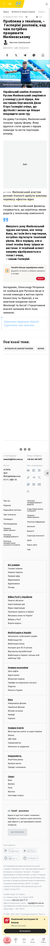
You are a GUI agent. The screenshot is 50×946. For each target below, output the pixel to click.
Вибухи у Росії (14, 619)
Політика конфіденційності (11, 536)
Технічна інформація (36, 522)
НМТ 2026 (12, 739)
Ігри (29, 549)
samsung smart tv (30, 858)
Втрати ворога (14, 623)
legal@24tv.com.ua (36, 903)
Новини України (15, 572)
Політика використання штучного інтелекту (11, 543)
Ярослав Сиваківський (20, 43)
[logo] (18, 4)
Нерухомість (15, 756)
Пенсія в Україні (15, 690)
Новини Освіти (16, 728)
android (11, 850)
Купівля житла (14, 763)
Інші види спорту (15, 795)
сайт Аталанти (21, 47)
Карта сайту (32, 545)
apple (30, 850)
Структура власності (35, 536)
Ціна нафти (13, 671)
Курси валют (13, 675)
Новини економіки (18, 667)
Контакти (31, 526)
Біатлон (11, 791)
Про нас (6, 501)
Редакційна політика (12, 510)
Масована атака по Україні (20, 616)
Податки (12, 686)
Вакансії (30, 531)
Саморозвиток (14, 743)
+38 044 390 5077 (34, 459)
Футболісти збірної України (24, 12)
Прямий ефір (14, 576)
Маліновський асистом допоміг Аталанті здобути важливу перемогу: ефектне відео (25, 195)
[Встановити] (25, 925)
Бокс (10, 780)
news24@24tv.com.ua (13, 459)
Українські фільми (16, 707)
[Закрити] (44, 919)
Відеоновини (14, 580)
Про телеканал (9, 515)
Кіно (10, 699)
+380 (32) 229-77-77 (19, 900)
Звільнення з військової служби (22, 636)
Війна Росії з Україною (20, 597)
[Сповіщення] (46, 4)
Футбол (11, 784)
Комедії (11, 715)
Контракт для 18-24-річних (20, 647)
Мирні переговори (16, 608)
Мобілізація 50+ (15, 640)
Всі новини (14, 565)
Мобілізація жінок (16, 644)
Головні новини (15, 568)
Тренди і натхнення (17, 767)
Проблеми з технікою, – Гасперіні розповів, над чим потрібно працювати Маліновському (42, 12)
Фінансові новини (16, 679)
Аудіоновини (14, 584)
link (28, 470)
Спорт (11, 776)
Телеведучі (8, 519)
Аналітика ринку (15, 760)
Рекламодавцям (10, 524)
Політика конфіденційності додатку (34, 502)
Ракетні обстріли (15, 600)
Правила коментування (33, 516)
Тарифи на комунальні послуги (22, 682)
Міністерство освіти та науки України (25, 731)
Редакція (7, 505)
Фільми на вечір (15, 711)
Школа (11, 735)
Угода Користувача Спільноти (35, 510)
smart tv (11, 858)
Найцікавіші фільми (17, 703)
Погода (11, 587)
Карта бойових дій (16, 604)
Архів (29, 540)
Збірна (6, 12)
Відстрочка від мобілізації (20, 651)
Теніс (10, 788)
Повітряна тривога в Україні (21, 612)
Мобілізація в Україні (19, 632)
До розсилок (17, 832)
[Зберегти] (43, 55)
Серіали (11, 718)
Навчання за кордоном (18, 747)
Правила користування (9, 529)
